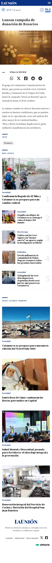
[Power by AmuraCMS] (42, 544)
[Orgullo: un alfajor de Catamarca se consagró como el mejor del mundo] (8, 216)
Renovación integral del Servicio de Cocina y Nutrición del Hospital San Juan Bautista (23, 507)
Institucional (19, 538)
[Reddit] (33, 78)
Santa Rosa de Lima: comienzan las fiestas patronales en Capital (22, 399)
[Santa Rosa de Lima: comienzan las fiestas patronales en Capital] (26, 374)
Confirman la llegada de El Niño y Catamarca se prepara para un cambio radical (21, 200)
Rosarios (8, 143)
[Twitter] (19, 78)
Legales (36, 530)
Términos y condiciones (22, 530)
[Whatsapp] (11, 78)
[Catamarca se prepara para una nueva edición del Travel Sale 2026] (26, 322)
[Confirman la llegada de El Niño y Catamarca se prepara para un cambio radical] (26, 174)
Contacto (9, 538)
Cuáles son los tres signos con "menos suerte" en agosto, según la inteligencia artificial (30, 239)
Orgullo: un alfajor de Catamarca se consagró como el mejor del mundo (29, 219)
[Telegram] (40, 78)
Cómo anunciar (32, 538)
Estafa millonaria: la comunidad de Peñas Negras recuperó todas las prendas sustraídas (29, 259)
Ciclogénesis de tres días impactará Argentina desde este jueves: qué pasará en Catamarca (28, 280)
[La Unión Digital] (9, 2)
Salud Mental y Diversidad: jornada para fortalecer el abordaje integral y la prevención (25, 452)
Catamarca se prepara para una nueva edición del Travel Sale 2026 (25, 347)
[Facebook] (26, 78)
